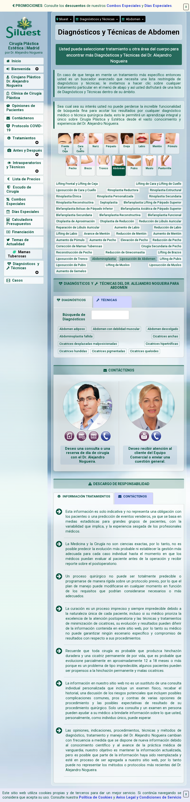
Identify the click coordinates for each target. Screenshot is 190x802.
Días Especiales (158, 6)
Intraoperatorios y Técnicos (23, 165)
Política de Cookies (95, 797)
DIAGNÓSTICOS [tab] (73, 300)
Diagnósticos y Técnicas (96, 19)
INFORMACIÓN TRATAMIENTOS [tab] (85, 496)
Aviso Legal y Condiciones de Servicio (148, 797)
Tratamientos (23, 138)
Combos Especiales (124, 6)
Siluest (63, 19)
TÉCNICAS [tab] (108, 300)
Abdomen (132, 19)
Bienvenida (19, 69)
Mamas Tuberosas (19, 254)
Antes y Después (26, 150)
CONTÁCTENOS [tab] (134, 496)
